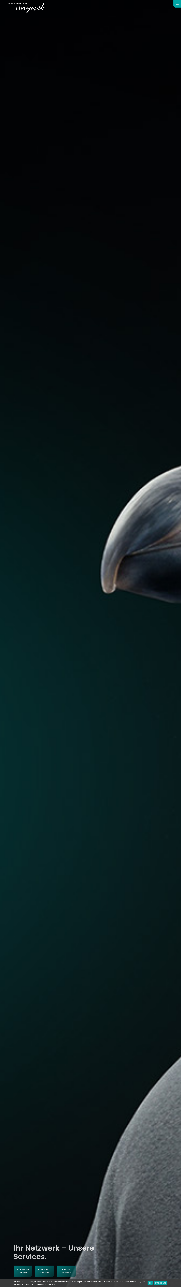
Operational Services (44, 1271)
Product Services (66, 1271)
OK (150, 1283)
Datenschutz (160, 1283)
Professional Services (23, 1271)
